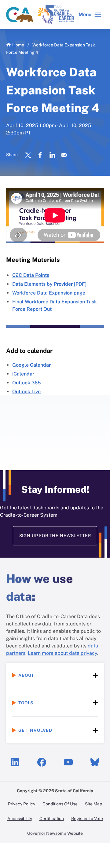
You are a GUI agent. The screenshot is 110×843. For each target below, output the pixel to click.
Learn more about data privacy (62, 653)
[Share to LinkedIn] (52, 155)
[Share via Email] (64, 155)
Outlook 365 (26, 383)
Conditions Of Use (60, 803)
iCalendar (23, 374)
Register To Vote (87, 818)
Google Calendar (31, 365)
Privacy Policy (21, 803)
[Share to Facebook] (40, 155)
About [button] (26, 675)
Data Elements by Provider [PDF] (49, 284)
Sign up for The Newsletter (55, 535)
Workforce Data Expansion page (48, 293)
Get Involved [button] (35, 730)
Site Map (93, 803)
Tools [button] (26, 702)
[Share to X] (28, 154)
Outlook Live (26, 391)
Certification (51, 818)
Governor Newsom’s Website (55, 833)
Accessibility (19, 818)
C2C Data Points (30, 275)
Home (18, 44)
